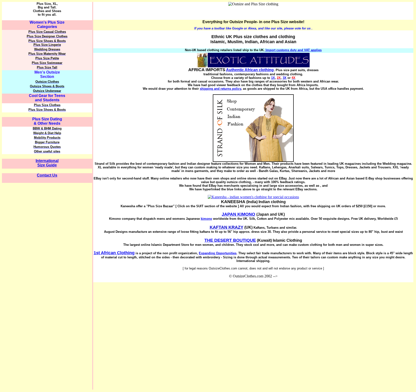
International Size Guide (47, 163)
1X (273, 78)
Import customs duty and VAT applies (293, 50)
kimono (206, 218)
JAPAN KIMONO (238, 214)
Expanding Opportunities (217, 253)
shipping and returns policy (220, 88)
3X (284, 78)
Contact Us (47, 175)
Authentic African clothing (250, 70)
